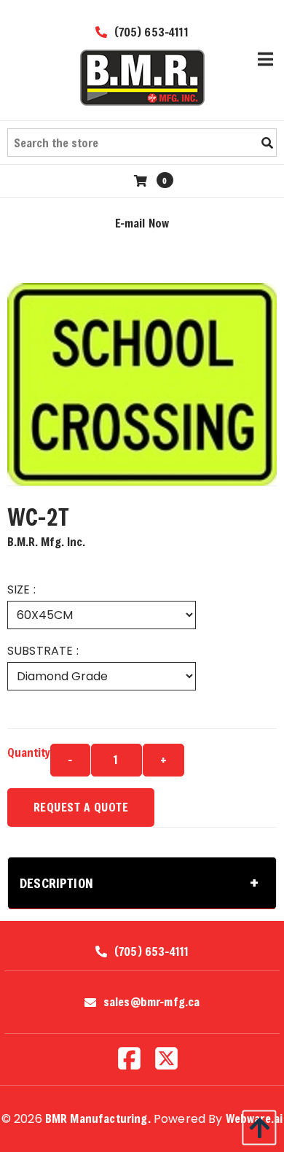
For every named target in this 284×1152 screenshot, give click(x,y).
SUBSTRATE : (43, 650)
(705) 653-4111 (149, 31)
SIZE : (21, 589)
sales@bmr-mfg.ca (151, 1002)
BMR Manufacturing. (98, 1118)
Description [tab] (56, 883)
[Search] (267, 143)
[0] (142, 180)
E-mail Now (142, 222)
